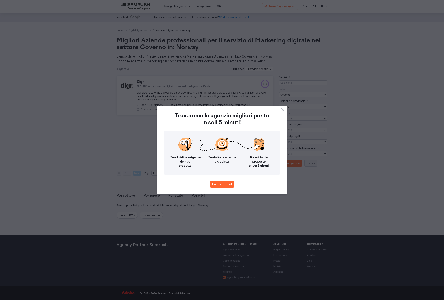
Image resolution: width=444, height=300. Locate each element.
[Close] (283, 110)
